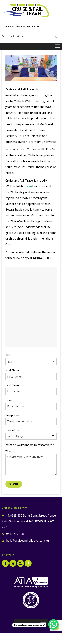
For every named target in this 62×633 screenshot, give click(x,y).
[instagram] (20, 563)
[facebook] (5, 563)
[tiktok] (28, 563)
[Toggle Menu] (57, 46)
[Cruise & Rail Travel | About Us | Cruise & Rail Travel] (27, 11)
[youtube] (12, 563)
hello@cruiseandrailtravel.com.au (27, 540)
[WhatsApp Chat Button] (53, 624)
